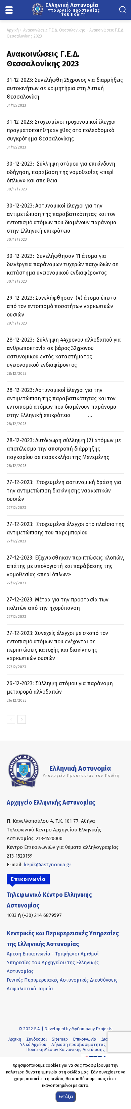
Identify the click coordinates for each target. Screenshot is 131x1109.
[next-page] (21, 719)
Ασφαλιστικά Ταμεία (30, 989)
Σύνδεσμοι (36, 1039)
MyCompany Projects (92, 1028)
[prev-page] (11, 719)
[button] (122, 9)
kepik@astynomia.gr (47, 865)
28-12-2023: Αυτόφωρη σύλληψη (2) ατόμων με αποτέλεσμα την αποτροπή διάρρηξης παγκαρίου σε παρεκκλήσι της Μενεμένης (64, 448)
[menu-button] (9, 10)
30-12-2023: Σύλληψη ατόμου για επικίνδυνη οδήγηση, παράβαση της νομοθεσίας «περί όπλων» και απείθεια (61, 172)
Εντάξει (65, 1096)
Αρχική (13, 30)
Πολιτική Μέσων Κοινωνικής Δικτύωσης (65, 1049)
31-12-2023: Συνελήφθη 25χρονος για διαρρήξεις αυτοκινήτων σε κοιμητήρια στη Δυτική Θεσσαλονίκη (65, 88)
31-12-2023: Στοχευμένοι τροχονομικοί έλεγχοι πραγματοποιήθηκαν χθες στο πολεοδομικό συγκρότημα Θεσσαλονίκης (61, 130)
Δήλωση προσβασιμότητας (78, 1044)
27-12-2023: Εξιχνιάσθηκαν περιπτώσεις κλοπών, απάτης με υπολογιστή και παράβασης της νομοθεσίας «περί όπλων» (65, 566)
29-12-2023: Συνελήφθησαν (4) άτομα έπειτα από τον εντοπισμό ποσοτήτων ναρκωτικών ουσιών (62, 306)
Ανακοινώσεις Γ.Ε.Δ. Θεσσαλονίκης (54, 30)
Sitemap (60, 1039)
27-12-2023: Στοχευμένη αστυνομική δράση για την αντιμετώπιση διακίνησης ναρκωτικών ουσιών (64, 490)
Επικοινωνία (84, 1039)
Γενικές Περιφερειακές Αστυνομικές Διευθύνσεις (62, 980)
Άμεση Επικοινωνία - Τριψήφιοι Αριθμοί (53, 954)
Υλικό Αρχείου (33, 1044)
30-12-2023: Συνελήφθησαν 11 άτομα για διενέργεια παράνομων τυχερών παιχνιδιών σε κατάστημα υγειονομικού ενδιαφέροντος (62, 264)
